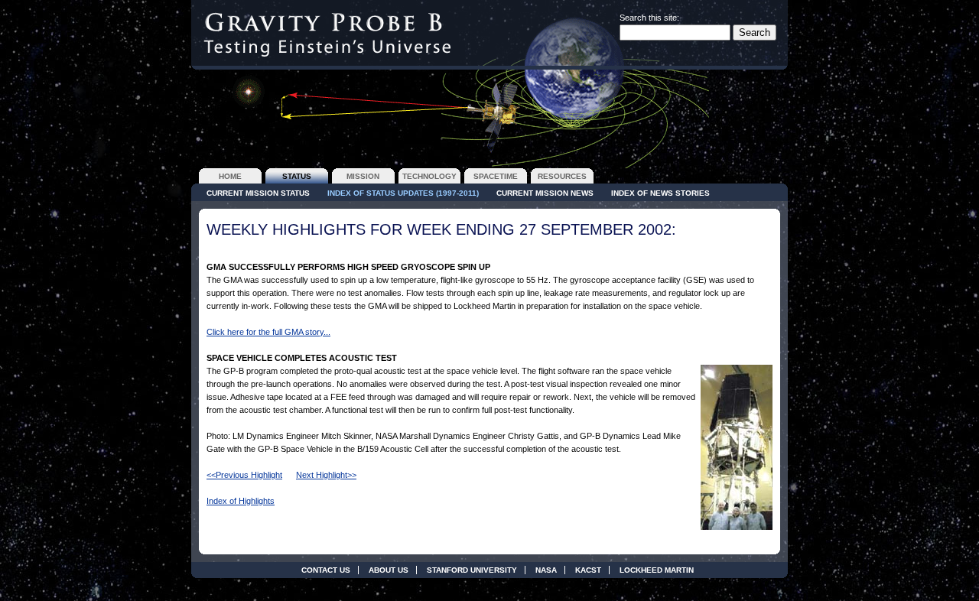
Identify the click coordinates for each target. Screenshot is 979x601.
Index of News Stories (660, 193)
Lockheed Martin (657, 570)
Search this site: (649, 17)
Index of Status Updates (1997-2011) (403, 193)
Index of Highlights (241, 500)
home (230, 176)
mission (362, 176)
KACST (588, 570)
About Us (388, 570)
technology (429, 176)
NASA (546, 570)
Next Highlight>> (326, 474)
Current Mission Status (258, 193)
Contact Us (325, 570)
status (296, 176)
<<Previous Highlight (244, 474)
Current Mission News (545, 193)
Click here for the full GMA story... (268, 331)
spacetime (495, 176)
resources (562, 176)
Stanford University (472, 570)
